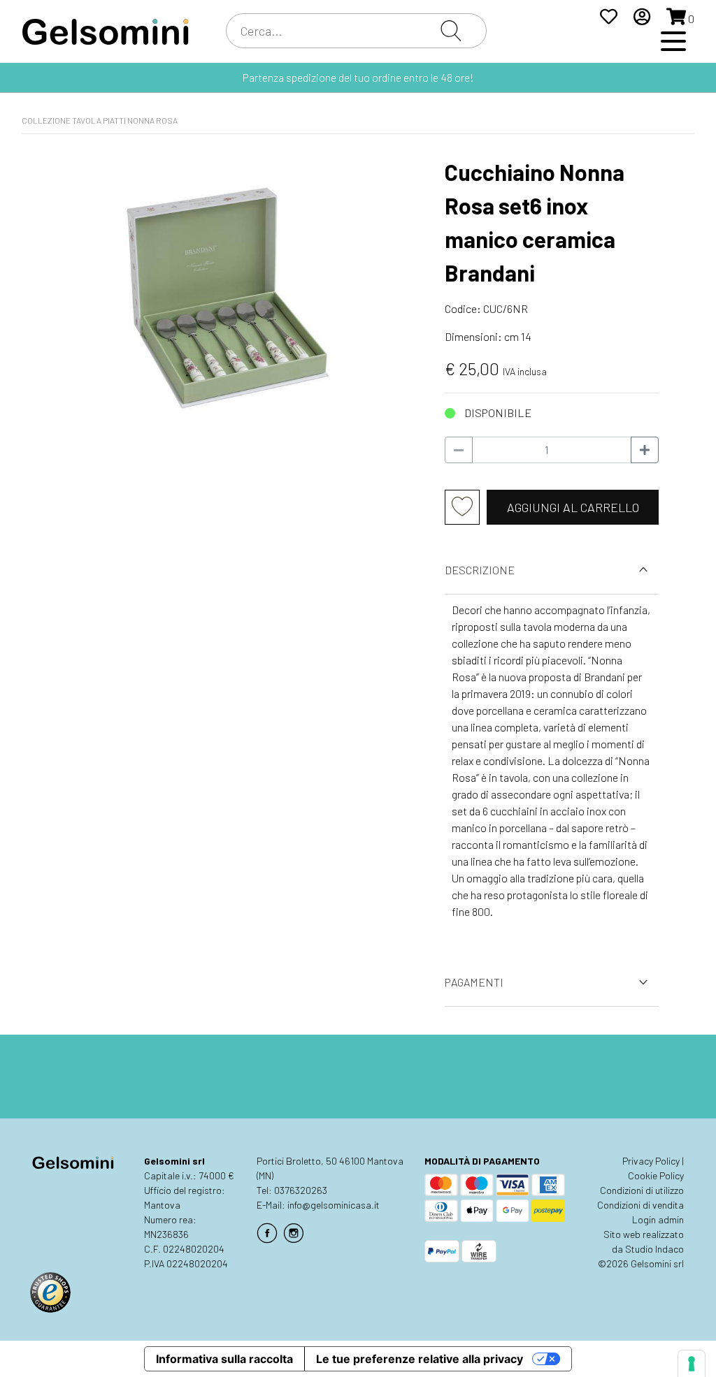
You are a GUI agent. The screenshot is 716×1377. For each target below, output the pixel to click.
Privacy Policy (651, 1161)
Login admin (658, 1219)
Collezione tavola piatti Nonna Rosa (100, 120)
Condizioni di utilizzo (642, 1190)
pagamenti (474, 982)
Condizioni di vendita (640, 1205)
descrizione (480, 569)
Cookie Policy (656, 1175)
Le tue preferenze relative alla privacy (419, 1359)
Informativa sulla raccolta (224, 1359)
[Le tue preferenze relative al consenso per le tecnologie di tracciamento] (691, 1363)
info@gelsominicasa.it (333, 1205)
